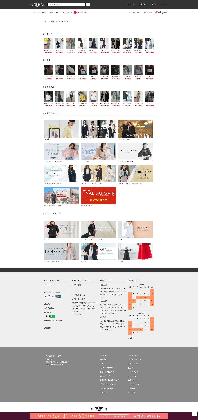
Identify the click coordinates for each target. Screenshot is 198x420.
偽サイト (131, 368)
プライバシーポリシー (108, 384)
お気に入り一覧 (67, 12)
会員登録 (142, 4)
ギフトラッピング (134, 359)
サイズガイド (133, 372)
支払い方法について (107, 368)
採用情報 (103, 359)
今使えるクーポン (82, 12)
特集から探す (54, 12)
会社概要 (103, 355)
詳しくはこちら (77, 314)
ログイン (153, 4)
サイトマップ (105, 392)
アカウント (130, 4)
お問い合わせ (148, 12)
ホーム (102, 364)
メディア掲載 (133, 364)
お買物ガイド (133, 355)
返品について (105, 376)
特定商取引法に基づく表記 (109, 380)
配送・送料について (107, 372)
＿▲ (194, 413)
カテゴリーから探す (40, 12)
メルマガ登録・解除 (133, 12)
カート (164, 4)
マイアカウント (133, 384)
